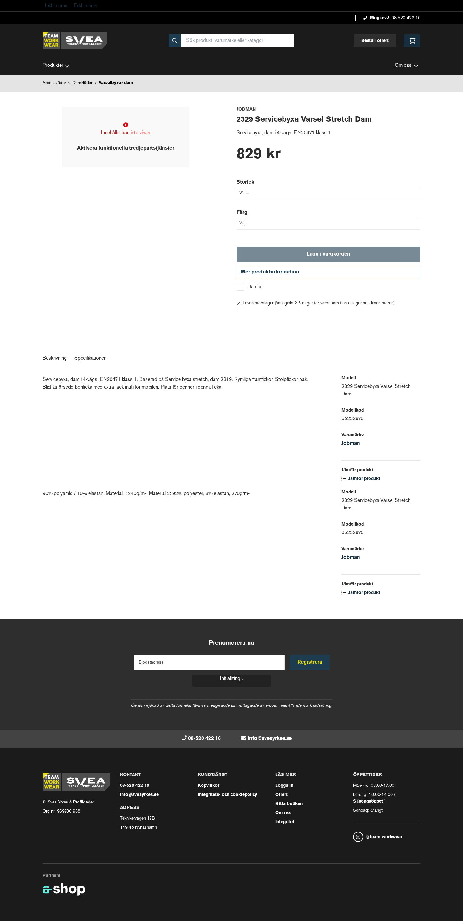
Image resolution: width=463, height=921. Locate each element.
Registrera (309, 662)
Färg (242, 212)
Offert (281, 795)
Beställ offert (375, 41)
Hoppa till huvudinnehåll (229, 8)
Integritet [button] (284, 822)
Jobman (350, 443)
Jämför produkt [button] (363, 479)
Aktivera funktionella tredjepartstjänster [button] (125, 148)
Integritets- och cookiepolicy (227, 795)
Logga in (284, 786)
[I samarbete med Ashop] (64, 889)
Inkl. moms (56, 6)
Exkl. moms (85, 6)
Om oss (283, 813)
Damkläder (82, 83)
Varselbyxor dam (116, 83)
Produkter (53, 65)
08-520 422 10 (406, 18)
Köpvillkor (208, 786)
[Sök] (175, 40)
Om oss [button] (403, 65)
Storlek (245, 182)
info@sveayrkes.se (270, 738)
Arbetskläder (54, 83)
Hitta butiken (289, 804)
